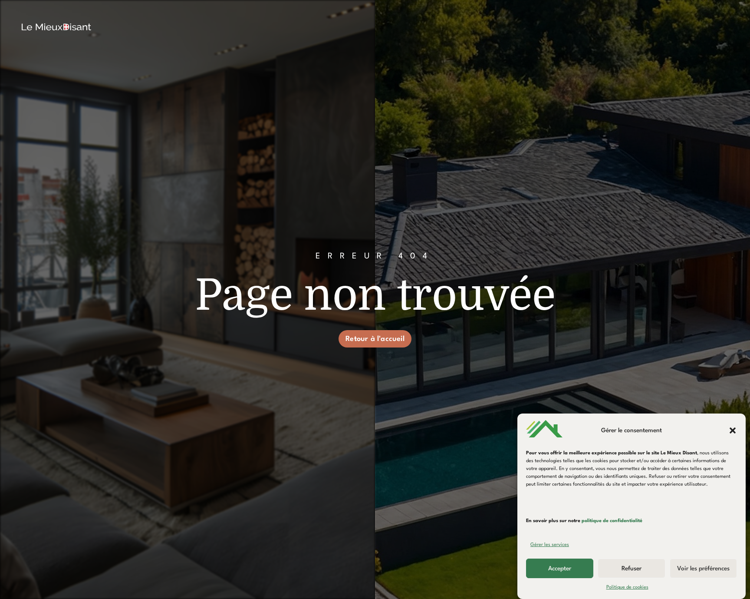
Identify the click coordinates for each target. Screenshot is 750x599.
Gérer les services (549, 545)
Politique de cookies (627, 587)
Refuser (631, 569)
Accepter (559, 569)
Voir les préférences (703, 569)
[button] (732, 430)
